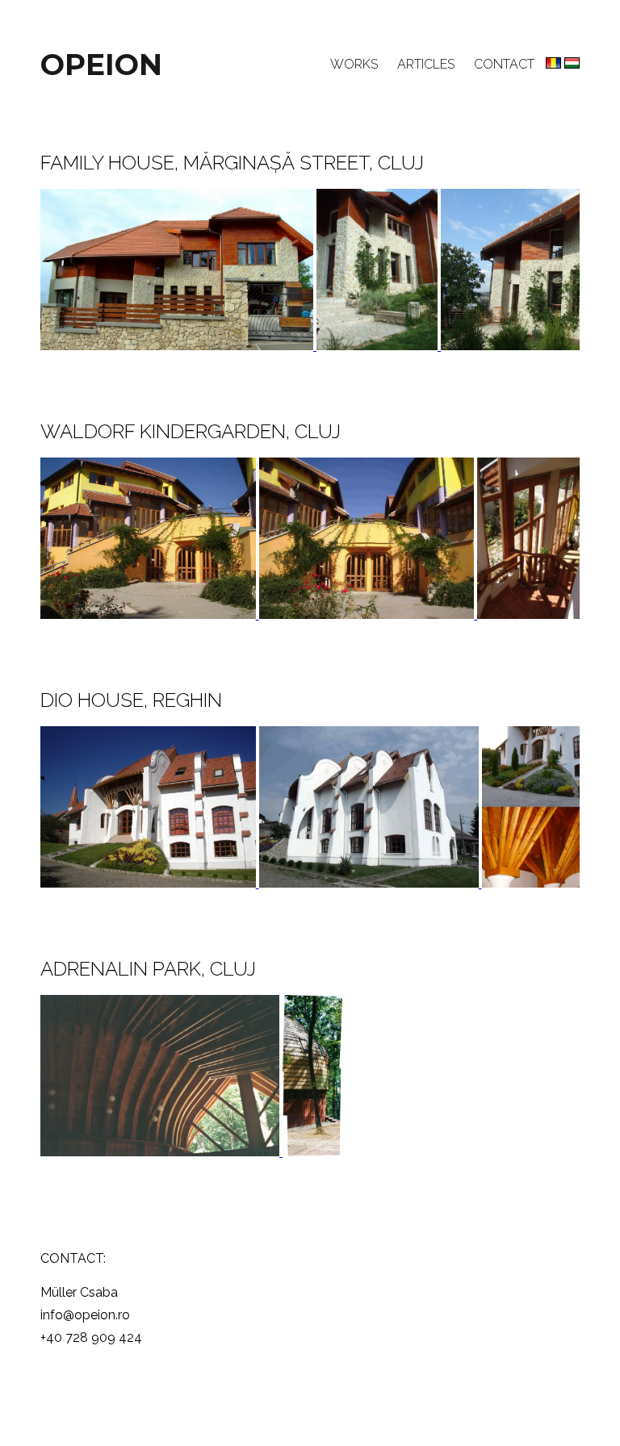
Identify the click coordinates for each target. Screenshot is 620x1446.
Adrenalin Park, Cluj (148, 968)
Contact (504, 64)
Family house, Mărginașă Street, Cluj (232, 162)
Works (354, 64)
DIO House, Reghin (131, 700)
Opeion (101, 64)
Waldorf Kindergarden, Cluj (190, 431)
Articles (426, 64)
